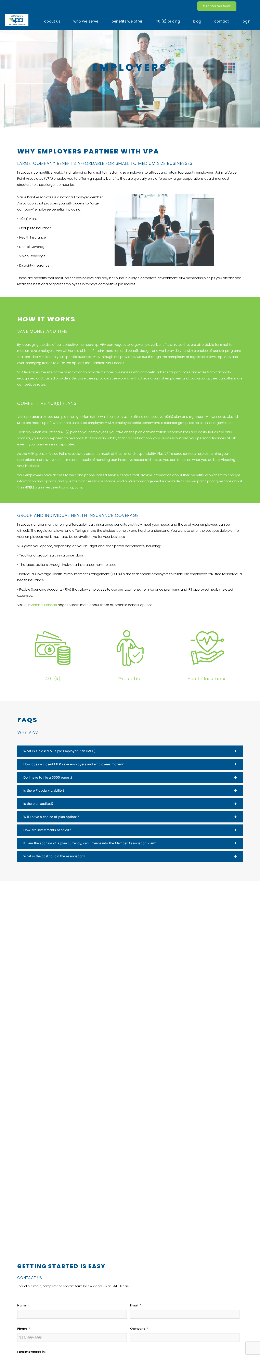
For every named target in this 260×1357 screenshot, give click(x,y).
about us (52, 21)
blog (197, 21)
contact (221, 21)
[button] (130, 751)
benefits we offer (127, 21)
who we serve (85, 21)
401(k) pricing (168, 21)
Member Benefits (43, 605)
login (246, 21)
